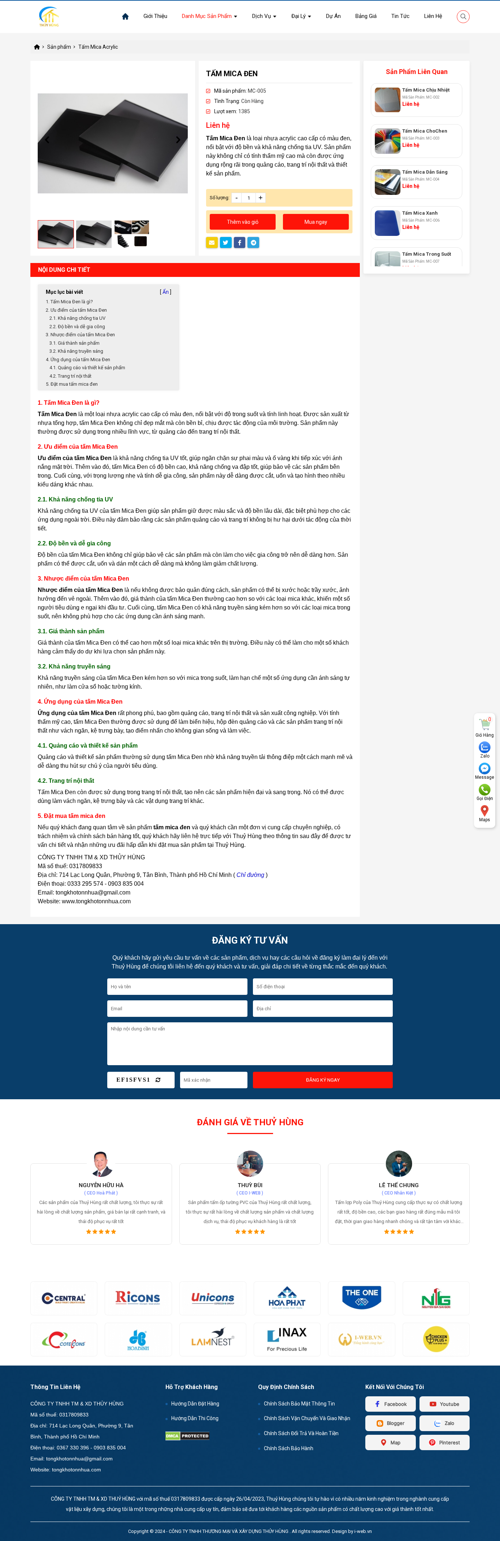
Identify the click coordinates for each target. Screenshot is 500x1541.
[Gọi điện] (484, 790)
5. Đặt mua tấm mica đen (72, 384)
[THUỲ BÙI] (101, 1164)
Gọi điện (485, 798)
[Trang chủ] (125, 16)
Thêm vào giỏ (242, 222)
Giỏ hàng (484, 735)
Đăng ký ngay (323, 1080)
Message (484, 777)
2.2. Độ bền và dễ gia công (77, 326)
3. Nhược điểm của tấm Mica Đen (80, 334)
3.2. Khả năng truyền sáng (76, 351)
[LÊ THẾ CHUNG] (250, 1164)
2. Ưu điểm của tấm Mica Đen (76, 310)
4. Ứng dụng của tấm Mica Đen (78, 359)
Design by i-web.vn (352, 1531)
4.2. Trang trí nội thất (70, 376)
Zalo (484, 756)
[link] (155, 16)
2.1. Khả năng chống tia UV (77, 318)
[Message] (484, 768)
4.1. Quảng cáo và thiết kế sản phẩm (87, 367)
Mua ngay (316, 222)
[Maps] (484, 811)
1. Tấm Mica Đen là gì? (69, 301)
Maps (484, 820)
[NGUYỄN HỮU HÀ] (399, 1164)
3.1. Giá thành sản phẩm (74, 343)
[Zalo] (484, 747)
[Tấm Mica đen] (113, 143)
